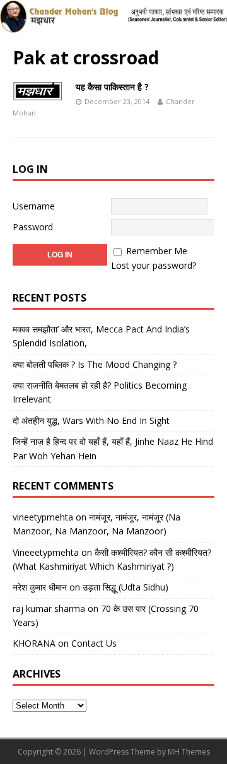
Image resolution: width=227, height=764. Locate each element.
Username (34, 206)
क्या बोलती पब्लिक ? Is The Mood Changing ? (95, 364)
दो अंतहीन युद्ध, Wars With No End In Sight (91, 420)
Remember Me (156, 251)
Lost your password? (153, 265)
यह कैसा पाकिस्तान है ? (112, 87)
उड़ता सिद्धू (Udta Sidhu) (125, 587)
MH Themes (189, 751)
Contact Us (94, 643)
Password (33, 227)
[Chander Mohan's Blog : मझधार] (113, 26)
